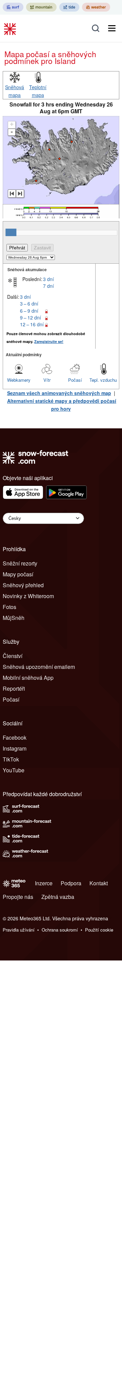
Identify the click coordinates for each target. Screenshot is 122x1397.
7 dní (48, 285)
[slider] (10, 232)
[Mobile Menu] (112, 28)
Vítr (46, 380)
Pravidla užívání (19, 929)
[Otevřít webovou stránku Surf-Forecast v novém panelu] (13, 7)
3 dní (48, 279)
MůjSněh (13, 618)
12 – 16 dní (32, 324)
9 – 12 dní (30, 317)
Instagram (14, 748)
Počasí (75, 380)
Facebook (14, 737)
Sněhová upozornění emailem (39, 667)
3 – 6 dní (29, 303)
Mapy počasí (18, 574)
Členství (12, 656)
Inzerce (44, 883)
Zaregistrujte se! (48, 341)
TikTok (11, 759)
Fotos (9, 607)
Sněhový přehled (23, 585)
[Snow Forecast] (11, 28)
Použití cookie (99, 929)
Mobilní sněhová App (28, 677)
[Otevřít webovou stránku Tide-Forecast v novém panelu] (69, 7)
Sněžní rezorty (20, 563)
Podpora (71, 883)
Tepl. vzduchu (103, 380)
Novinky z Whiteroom (28, 596)
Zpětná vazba (57, 897)
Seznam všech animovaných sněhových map (59, 393)
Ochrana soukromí (60, 929)
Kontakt (98, 883)
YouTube (13, 770)
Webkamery (18, 380)
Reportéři (14, 688)
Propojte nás (18, 897)
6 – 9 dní (29, 310)
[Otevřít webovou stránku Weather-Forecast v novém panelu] (96, 7)
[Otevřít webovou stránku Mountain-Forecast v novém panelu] (41, 7)
